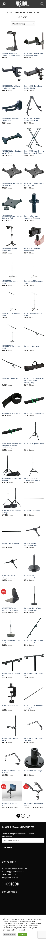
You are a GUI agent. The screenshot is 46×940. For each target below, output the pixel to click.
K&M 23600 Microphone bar (33, 674)
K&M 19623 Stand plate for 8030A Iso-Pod (12, 217)
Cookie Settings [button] (9, 934)
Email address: (7, 836)
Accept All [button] (22, 934)
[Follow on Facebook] (4, 884)
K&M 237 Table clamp (10, 706)
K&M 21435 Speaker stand (34, 444)
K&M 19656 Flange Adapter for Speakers (32, 217)
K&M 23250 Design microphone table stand (10, 609)
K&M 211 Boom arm (31, 346)
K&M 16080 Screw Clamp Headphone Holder (33, 55)
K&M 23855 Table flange (33, 771)
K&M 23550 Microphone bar (11, 674)
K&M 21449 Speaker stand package (11, 479)
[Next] (28, 816)
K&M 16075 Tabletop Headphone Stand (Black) (11, 55)
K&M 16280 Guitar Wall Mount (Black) (10, 120)
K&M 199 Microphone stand (10, 282)
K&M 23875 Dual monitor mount (33, 804)
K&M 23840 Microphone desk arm (33, 739)
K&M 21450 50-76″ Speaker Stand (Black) (32, 479)
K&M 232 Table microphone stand (31, 577)
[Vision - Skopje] (23, 4)
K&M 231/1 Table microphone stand (31, 544)
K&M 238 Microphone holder (10, 739)
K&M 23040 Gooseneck (10, 543)
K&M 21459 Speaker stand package (11, 512)
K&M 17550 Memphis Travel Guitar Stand (32, 120)
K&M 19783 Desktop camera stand (32, 250)
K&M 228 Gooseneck (32, 511)
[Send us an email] (12, 884)
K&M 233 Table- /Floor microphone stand (32, 609)
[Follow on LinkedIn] (17, 884)
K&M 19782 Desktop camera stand (9, 250)
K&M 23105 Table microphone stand (8, 577)
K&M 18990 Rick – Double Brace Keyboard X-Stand (34, 152)
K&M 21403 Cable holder (11, 413)
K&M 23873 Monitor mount (9, 804)
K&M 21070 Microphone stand (11, 347)
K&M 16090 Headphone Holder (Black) (33, 87)
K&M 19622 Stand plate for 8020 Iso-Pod (34, 185)
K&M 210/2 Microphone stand (11, 315)
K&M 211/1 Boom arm (10, 378)
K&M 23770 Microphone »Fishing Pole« (33, 707)
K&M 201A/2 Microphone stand (33, 282)
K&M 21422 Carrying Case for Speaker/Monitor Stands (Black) (11, 446)
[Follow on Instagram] (8, 884)
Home (9, 12)
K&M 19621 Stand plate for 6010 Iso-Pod (12, 185)
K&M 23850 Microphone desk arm (11, 772)
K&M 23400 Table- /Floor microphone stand (33, 642)
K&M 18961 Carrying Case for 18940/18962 (11, 152)
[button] (4, 4)
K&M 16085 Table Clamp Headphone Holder (11, 87)
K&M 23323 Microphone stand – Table (11, 642)
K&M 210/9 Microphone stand (33, 315)
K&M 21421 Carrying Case (34, 413)
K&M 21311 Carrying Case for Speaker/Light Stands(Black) (34, 381)
